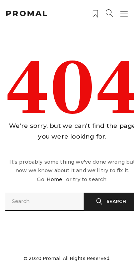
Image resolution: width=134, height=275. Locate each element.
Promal (26, 13)
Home (54, 179)
